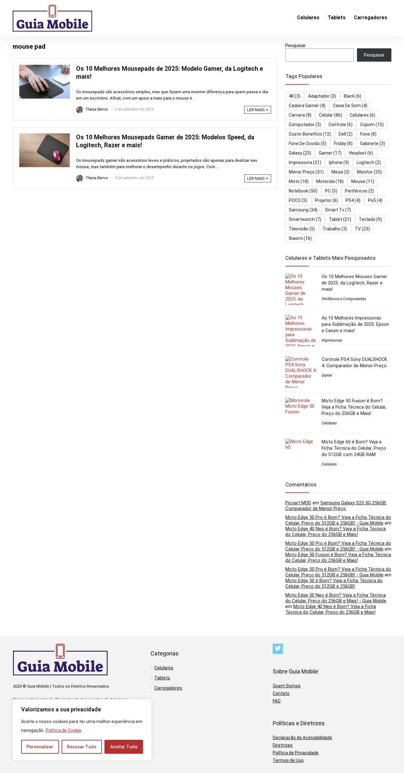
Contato (281, 693)
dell (346, 134)
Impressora (305, 162)
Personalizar (40, 746)
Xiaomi (300, 238)
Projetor (326, 200)
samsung (303, 209)
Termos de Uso (288, 760)
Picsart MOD (298, 503)
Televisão (302, 228)
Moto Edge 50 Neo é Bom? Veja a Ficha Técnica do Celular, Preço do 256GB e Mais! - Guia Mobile (335, 598)
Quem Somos (286, 685)
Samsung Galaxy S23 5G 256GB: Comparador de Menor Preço (336, 505)
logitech (369, 162)
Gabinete (372, 143)
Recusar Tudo (82, 746)
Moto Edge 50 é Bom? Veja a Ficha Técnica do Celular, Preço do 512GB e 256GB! (334, 583)
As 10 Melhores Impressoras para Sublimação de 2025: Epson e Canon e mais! (355, 324)
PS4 (353, 200)
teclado (370, 219)
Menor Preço (306, 171)
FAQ (277, 700)
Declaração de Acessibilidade (302, 737)
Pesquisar (295, 45)
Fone (368, 134)
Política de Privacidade (295, 752)
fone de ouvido (307, 143)
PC (331, 190)
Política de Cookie (63, 730)
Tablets (337, 18)
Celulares (308, 18)
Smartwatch (305, 219)
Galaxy (300, 152)
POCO (298, 200)
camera (300, 115)
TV (362, 228)
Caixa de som (350, 105)
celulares (362, 115)
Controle (341, 124)
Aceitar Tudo (124, 746)
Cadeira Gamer (307, 105)
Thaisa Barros (96, 109)
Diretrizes (283, 745)
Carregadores (370, 18)
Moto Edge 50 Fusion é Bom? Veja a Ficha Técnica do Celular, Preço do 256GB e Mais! (354, 407)
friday (343, 143)
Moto (299, 181)
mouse (362, 181)
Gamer (330, 152)
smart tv (338, 209)
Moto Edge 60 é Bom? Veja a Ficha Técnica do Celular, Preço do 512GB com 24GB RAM (354, 448)
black (352, 96)
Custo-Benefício (310, 134)
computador (305, 124)
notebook (303, 190)
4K (294, 96)
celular (330, 115)
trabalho (335, 228)
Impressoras (332, 340)
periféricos (359, 190)
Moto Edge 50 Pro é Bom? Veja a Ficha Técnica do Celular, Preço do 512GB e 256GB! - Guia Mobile (338, 520)
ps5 (375, 200)
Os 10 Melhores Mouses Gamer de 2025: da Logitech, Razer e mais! (354, 283)
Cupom (372, 124)
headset (361, 152)
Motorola (330, 181)
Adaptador (322, 96)
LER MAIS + (257, 109)
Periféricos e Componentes (344, 299)
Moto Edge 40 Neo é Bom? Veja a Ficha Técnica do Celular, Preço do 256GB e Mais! (335, 531)
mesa (340, 171)
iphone (339, 162)
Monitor (369, 171)
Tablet (340, 219)
